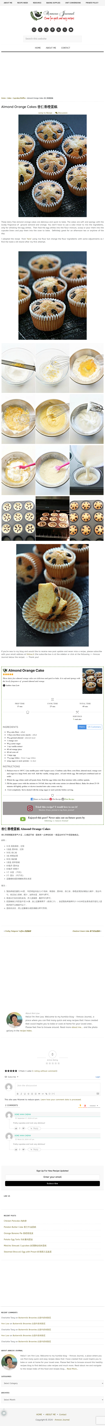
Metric (82, 727)
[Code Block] (43, 1093)
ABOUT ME (50, 1414)
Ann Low (5, 1323)
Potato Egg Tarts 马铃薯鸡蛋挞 (18, 1239)
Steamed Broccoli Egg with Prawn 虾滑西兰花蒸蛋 (28, 1252)
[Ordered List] (32, 1093)
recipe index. (26, 1030)
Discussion (62, 113)
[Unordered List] (35, 1093)
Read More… (72, 1369)
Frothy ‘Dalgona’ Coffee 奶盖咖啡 (18, 931)
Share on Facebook (41, 799)
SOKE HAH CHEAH (23, 1114)
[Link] (46, 1093)
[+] (53, 1094)
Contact (62, 1414)
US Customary (94, 727)
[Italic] (21, 1093)
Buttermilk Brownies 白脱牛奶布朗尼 (35, 1318)
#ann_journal (68, 810)
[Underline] (25, 1093)
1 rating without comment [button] (44, 1071)
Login (97, 1077)
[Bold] (17, 1093)
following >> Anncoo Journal (56, 820)
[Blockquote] (39, 1093)
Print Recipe (69, 799)
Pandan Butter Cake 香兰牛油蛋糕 (20, 1227)
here (29, 239)
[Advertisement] (52, 71)
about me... (77, 1027)
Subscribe (52, 1184)
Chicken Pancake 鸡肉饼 (15, 1221)
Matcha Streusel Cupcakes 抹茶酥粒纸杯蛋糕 (25, 1245)
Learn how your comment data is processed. (61, 1099)
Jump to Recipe (45, 113)
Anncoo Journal (62, 1420)
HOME (39, 1414)
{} (50, 1094)
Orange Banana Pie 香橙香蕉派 (18, 1233)
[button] (4, 674)
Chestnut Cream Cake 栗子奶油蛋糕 (86, 931)
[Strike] (28, 1093)
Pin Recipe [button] (56, 799)
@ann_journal (51, 810)
